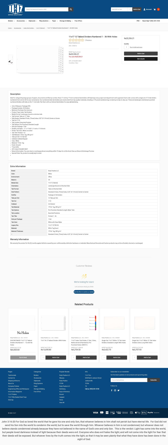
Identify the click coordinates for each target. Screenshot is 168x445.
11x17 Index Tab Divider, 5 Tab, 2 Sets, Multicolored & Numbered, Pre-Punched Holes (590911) (83, 343)
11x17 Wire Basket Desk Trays (17, 397)
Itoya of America (64, 391)
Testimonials (12, 375)
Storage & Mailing (65, 21)
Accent (61, 394)
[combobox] (49, 9)
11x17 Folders (12, 394)
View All (61, 402)
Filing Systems (43, 21)
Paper (54, 21)
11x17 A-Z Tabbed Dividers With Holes (53, 340)
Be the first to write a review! (84, 292)
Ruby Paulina (63, 380)
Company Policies (13, 386)
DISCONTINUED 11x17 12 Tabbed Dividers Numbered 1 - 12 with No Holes (21, 343)
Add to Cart (136, 9)
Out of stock (23, 357)
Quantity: (126, 44)
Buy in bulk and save (136, 47)
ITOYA (61, 383)
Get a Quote (141, 59)
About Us (11, 383)
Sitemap (10, 400)
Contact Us (11, 378)
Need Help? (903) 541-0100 (151, 21)
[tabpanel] (23, 335)
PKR (138, 21)
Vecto (61, 400)
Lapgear (61, 397)
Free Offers (78, 21)
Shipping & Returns (14, 380)
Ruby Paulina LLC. (64, 375)
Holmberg (62, 389)
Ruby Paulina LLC (64, 386)
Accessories (21, 21)
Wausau (61, 378)
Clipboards (32, 21)
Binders (10, 21)
